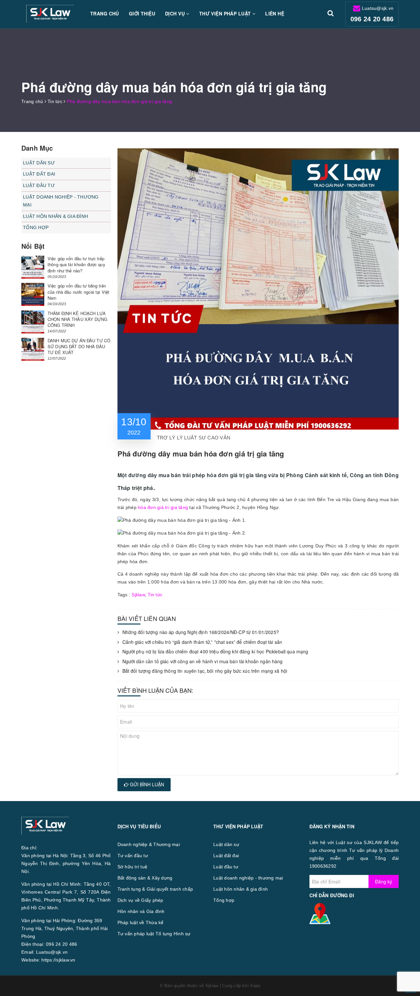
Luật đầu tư (39, 185)
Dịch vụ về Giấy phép (140, 900)
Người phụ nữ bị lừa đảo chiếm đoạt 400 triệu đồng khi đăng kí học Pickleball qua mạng (215, 651)
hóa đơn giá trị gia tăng (163, 507)
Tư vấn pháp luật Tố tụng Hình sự (154, 933)
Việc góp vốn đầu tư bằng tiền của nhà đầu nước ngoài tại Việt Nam (78, 292)
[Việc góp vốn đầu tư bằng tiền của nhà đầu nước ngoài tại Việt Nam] (32, 294)
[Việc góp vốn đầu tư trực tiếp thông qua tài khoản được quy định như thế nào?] (32, 267)
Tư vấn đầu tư (132, 855)
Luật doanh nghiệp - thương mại (61, 200)
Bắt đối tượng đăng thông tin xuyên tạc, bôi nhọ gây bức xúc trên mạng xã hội (204, 671)
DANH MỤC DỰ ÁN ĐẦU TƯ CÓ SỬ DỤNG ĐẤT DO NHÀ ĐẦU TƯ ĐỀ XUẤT (79, 346)
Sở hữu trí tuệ (132, 866)
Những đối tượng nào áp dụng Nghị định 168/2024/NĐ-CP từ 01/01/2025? (200, 632)
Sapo (255, 985)
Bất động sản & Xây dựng (145, 877)
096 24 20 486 (371, 19)
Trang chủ (104, 13)
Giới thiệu (142, 13)
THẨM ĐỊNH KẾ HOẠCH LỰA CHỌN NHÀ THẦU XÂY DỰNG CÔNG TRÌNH (77, 319)
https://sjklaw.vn (58, 960)
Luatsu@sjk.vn (377, 8)
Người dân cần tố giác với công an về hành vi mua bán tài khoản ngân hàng (202, 661)
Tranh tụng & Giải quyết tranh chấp (155, 889)
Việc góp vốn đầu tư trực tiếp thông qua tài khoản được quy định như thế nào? (76, 264)
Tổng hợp (36, 227)
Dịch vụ (175, 13)
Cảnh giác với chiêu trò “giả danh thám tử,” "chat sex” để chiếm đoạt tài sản (202, 642)
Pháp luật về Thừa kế (140, 922)
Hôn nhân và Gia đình (141, 911)
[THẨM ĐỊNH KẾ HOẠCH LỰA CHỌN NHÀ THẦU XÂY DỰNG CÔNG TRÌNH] (32, 321)
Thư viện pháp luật (225, 13)
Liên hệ (274, 13)
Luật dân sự (39, 162)
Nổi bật (33, 246)
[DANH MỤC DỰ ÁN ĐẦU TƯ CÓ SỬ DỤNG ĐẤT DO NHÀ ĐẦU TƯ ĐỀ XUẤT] (32, 349)
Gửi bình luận (146, 784)
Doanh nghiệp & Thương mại (148, 844)
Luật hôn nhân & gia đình (55, 216)
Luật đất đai (39, 174)
